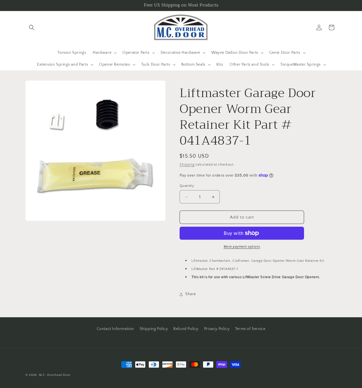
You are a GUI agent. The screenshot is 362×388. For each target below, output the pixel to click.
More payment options (242, 246)
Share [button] (190, 294)
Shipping (187, 164)
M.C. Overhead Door (55, 375)
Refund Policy (186, 329)
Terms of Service (250, 329)
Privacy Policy (216, 329)
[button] (31, 27)
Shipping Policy (154, 329)
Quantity (187, 186)
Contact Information (115, 329)
